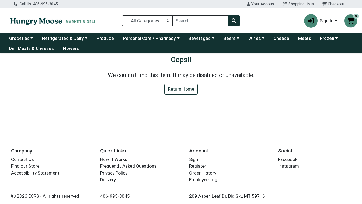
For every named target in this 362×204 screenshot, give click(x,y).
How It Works (113, 159)
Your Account (263, 4)
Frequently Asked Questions (128, 166)
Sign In (196, 159)
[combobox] (200, 20)
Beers (229, 38)
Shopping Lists (300, 4)
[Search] (234, 20)
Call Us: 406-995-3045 (38, 4)
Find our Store (25, 166)
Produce (105, 38)
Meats (304, 38)
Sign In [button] (326, 20)
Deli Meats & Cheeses (31, 48)
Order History (202, 173)
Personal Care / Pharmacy (149, 38)
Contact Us (22, 159)
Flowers (71, 48)
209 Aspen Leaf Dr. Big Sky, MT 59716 (227, 196)
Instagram (288, 166)
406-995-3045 (115, 196)
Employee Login (205, 179)
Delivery (108, 179)
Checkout (336, 4)
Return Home (181, 89)
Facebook (287, 159)
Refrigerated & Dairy (63, 38)
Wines (254, 38)
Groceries (19, 38)
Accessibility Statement (35, 173)
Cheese (281, 38)
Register (197, 166)
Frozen (327, 38)
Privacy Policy (113, 173)
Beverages (199, 38)
